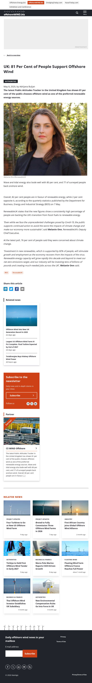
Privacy (63, 637)
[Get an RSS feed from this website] (29, 667)
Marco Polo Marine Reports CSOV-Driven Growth (45, 566)
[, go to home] (14, 13)
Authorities (10, 81)
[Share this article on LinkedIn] (5, 289)
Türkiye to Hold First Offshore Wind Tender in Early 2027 (16, 566)
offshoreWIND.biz (36, 2)
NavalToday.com (71, 2)
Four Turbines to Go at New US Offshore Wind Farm (15, 525)
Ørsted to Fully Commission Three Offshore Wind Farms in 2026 (46, 527)
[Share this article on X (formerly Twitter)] (11, 289)
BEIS (6, 272)
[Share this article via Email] (22, 289)
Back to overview (13, 55)
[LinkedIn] (35, 403)
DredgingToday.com (54, 2)
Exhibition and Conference (20, 7)
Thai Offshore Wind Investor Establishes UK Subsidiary (16, 603)
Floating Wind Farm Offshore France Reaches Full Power (74, 566)
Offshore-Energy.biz (18, 2)
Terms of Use (61, 642)
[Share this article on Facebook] (17, 289)
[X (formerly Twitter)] (31, 403)
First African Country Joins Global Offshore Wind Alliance (75, 525)
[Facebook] (28, 403)
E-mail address (12, 646)
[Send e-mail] (24, 667)
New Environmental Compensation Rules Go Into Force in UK (45, 603)
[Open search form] (77, 13)
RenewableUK (17, 272)
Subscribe (15, 395)
